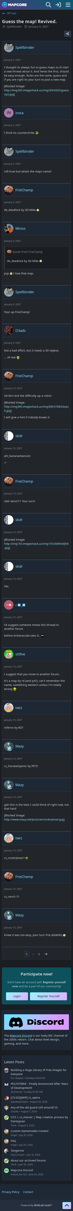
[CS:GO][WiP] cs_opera (25, 1097)
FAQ (13, 1141)
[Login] (58, 5)
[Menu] (68, 5)
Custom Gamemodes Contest (29, 1131)
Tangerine (17, 1150)
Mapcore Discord (22, 1170)
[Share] (67, 34)
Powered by (36, 1205)
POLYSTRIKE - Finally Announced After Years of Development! (39, 1086)
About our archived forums (28, 1160)
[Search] (48, 5)
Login (17, 996)
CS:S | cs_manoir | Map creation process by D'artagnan (39, 1119)
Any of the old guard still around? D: (34, 1107)
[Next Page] (45, 954)
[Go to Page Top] (66, 1205)
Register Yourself (48, 996)
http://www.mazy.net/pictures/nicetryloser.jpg (34, 819)
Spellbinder (14, 26)
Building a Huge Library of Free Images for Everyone (39, 1072)
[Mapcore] (14, 5)
